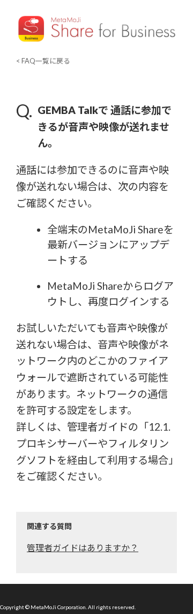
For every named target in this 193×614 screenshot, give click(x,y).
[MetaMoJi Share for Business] (96, 42)
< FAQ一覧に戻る (43, 60)
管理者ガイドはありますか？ (82, 547)
